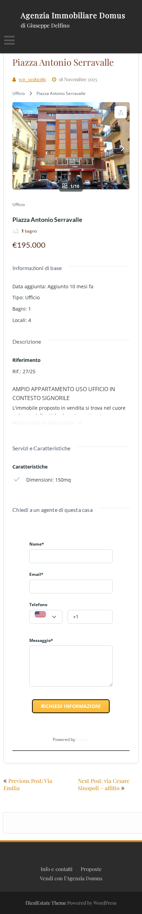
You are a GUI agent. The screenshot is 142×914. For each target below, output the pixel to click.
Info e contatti (56, 868)
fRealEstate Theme (46, 903)
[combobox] (45, 617)
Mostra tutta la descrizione (43, 423)
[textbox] (46, 617)
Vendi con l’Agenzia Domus (71, 878)
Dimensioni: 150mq (48, 479)
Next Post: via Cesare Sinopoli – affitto (104, 784)
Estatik (82, 739)
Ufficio (18, 93)
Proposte (91, 868)
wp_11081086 (32, 79)
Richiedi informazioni (71, 706)
